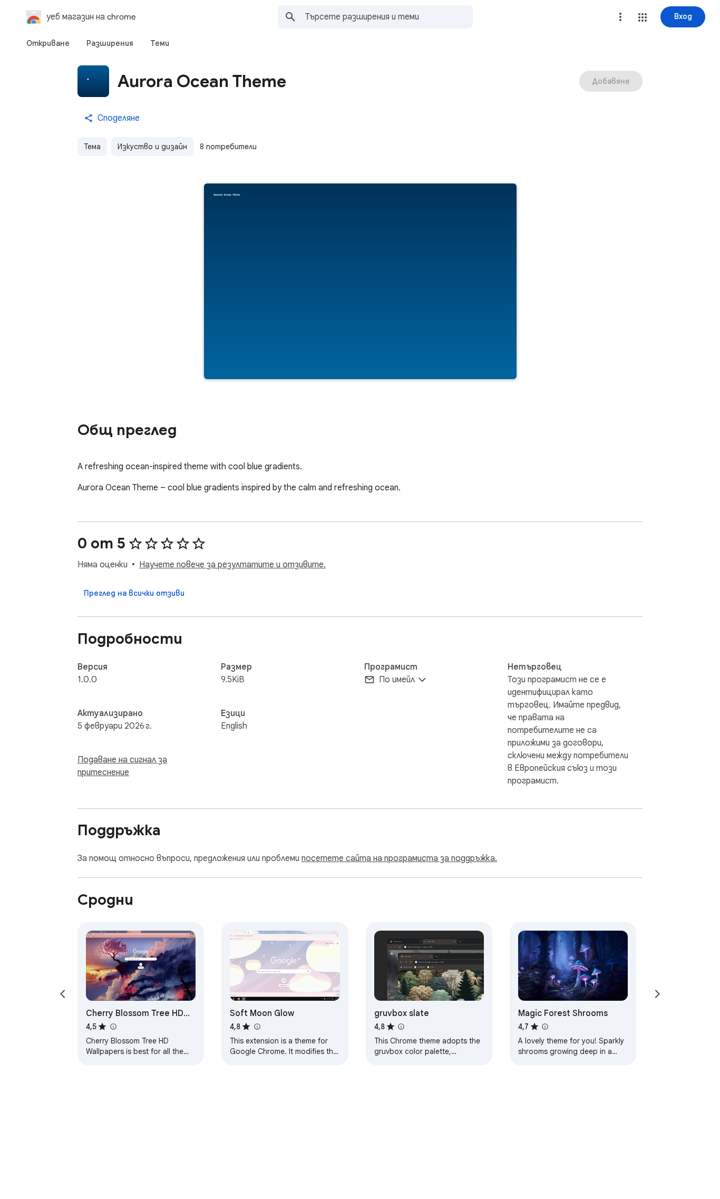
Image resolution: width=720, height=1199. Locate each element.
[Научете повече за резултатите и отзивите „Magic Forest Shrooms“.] (545, 1026)
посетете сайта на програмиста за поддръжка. (399, 858)
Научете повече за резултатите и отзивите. (232, 564)
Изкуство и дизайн (152, 146)
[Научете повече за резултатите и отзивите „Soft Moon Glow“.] (256, 1026)
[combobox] (389, 17)
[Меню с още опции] (620, 16)
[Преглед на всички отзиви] (134, 593)
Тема (92, 146)
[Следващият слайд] (657, 993)
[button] (642, 17)
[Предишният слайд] (62, 993)
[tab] (48, 43)
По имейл (397, 679)
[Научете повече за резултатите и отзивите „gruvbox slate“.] (401, 1026)
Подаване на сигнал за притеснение (122, 766)
